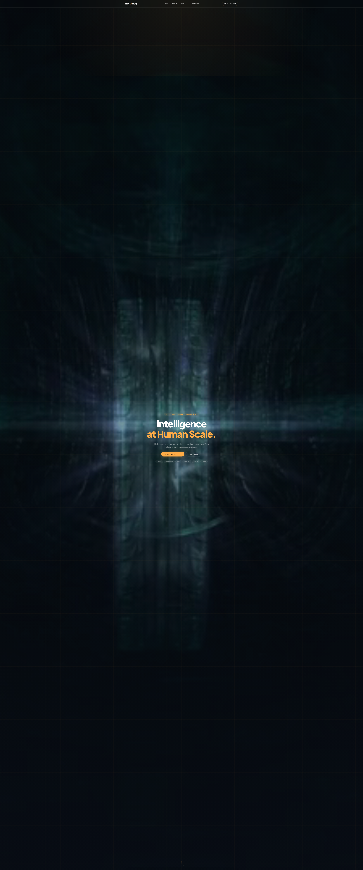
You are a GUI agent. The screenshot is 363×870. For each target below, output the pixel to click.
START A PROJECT (230, 4)
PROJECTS (184, 4)
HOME (166, 4)
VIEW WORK (193, 454)
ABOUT (174, 4)
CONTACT (195, 4)
